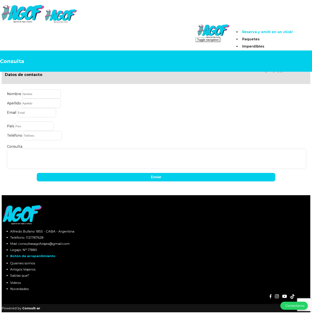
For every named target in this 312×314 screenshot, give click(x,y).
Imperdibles (253, 46)
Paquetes (251, 39)
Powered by (21, 308)
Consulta (14, 146)
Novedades (19, 289)
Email (11, 113)
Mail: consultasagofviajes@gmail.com (40, 244)
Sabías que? (19, 275)
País (10, 126)
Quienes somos (22, 263)
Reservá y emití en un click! (267, 32)
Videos (15, 283)
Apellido (14, 103)
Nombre (14, 94)
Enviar (156, 177)
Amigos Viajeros (22, 269)
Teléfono (14, 135)
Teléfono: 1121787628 (27, 238)
